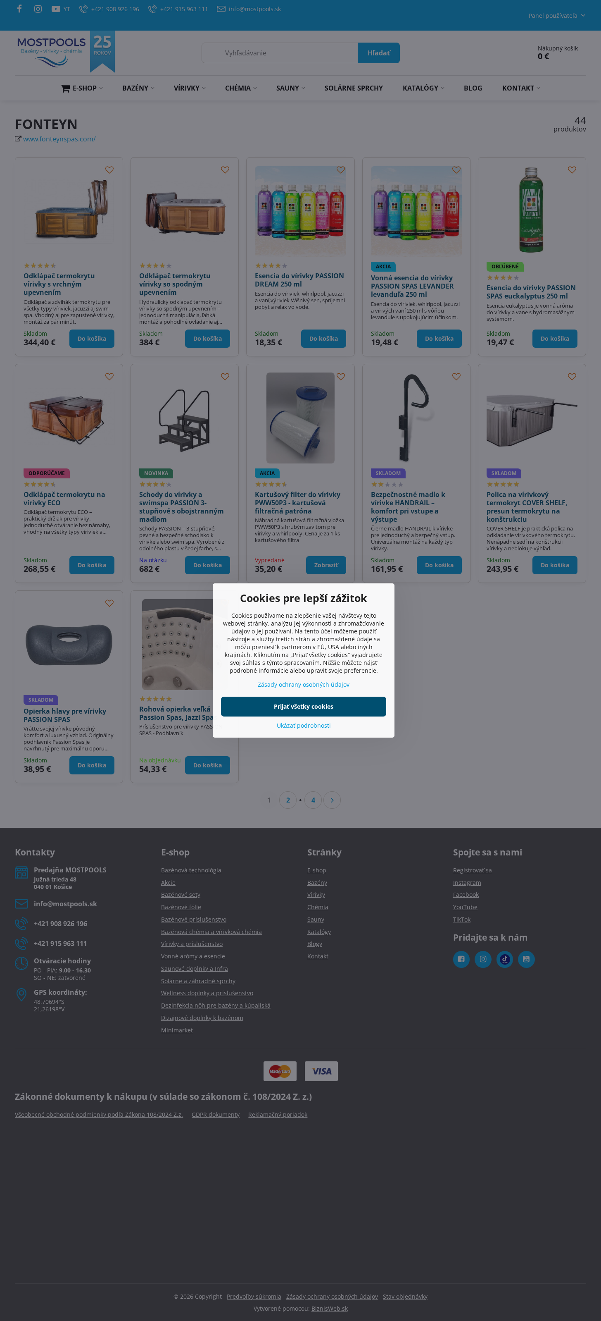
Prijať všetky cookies (303, 706)
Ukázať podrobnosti (304, 725)
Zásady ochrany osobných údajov (303, 684)
